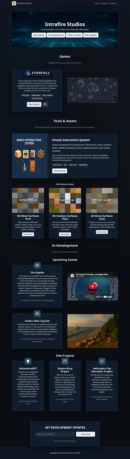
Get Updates (91, 35)
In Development (55, 35)
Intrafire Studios (24, 3)
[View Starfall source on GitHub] (45, 104)
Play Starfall (34, 104)
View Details (59, 170)
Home (97, 3)
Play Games (38, 35)
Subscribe (85, 434)
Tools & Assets (74, 35)
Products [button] (112, 3)
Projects (104, 3)
